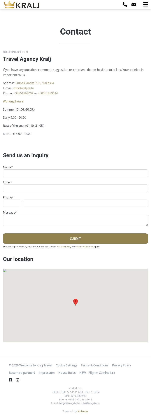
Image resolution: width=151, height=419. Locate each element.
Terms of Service (84, 246)
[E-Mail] (133, 4)
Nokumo (83, 411)
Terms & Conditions (94, 365)
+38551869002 (23, 93)
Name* (8, 167)
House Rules (67, 373)
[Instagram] (19, 379)
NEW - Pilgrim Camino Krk (97, 373)
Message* (10, 212)
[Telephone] (125, 4)
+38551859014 (48, 93)
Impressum (47, 373)
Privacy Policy (64, 246)
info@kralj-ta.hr (23, 88)
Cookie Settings (66, 365)
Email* (7, 182)
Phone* (8, 197)
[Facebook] (12, 379)
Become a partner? (22, 373)
